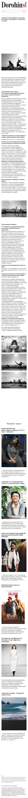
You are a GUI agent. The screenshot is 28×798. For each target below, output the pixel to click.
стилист (15, 780)
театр (4, 782)
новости (3, 780)
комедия (2, 779)
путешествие (12, 780)
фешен (7, 782)
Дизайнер (10, 777)
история (12, 778)
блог (19, 777)
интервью (9, 778)
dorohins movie (6, 777)
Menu (4, 11)
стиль (17, 780)
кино (15, 778)
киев (14, 778)
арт (14, 777)
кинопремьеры (18, 778)
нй (1, 780)
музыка (18, 779)
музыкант (20, 779)
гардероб (21, 777)
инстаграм (6, 778)
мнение (5, 779)
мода (7, 779)
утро (5, 782)
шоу (10, 782)
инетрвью (2, 778)
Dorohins (2, 777)
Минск (13, 777)
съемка (2, 782)
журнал (25, 777)
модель (9, 779)
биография (16, 777)
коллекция (22, 778)
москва (16, 779)
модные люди (13, 779)
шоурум (12, 782)
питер (8, 780)
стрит (19, 780)
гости (23, 777)
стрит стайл (21, 780)
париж (6, 780)
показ (9, 780)
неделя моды (24, 779)
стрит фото (24, 780)
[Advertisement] (14, 37)
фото (9, 782)
